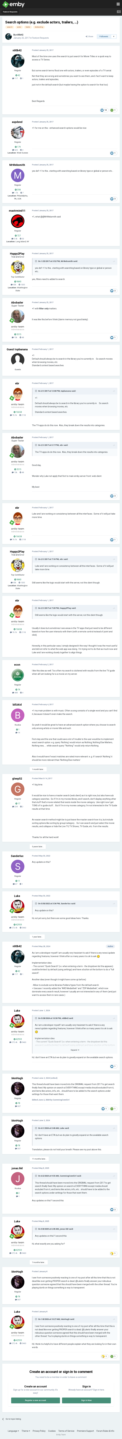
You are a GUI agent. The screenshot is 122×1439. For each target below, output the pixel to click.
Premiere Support (85, 1431)
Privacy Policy (39, 1431)
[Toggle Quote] (36, 261)
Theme (25, 1431)
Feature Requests (40, 38)
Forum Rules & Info (105, 1431)
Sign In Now (86, 1400)
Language (13, 1431)
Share (90, 36)
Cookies (52, 1431)
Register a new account (35, 1400)
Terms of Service (66, 1431)
